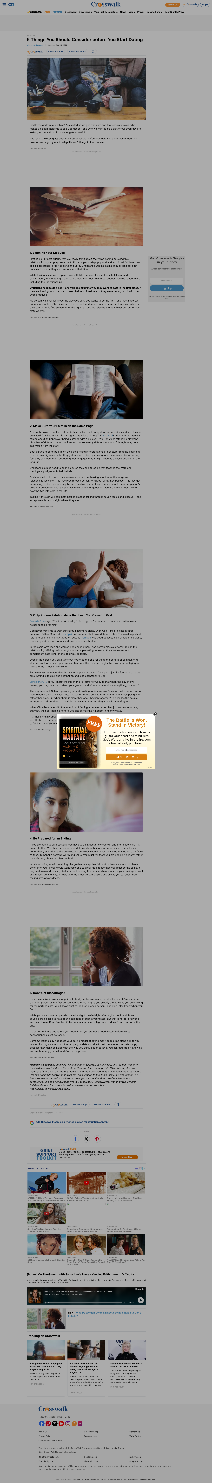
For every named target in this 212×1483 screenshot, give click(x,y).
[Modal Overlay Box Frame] (106, 741)
